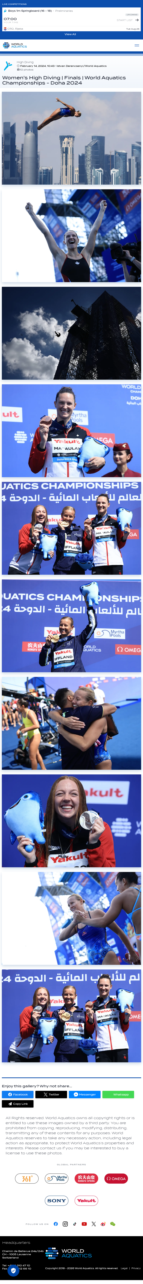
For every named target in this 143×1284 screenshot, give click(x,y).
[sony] (57, 1200)
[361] (27, 1178)
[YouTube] (84, 1224)
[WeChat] (112, 1224)
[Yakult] (86, 1200)
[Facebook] (56, 1224)
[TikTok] (75, 1224)
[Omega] (116, 1178)
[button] (18, 1094)
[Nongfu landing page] (86, 1178)
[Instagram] (65, 1224)
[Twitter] (93, 1224)
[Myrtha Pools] (57, 1178)
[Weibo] (103, 1224)
